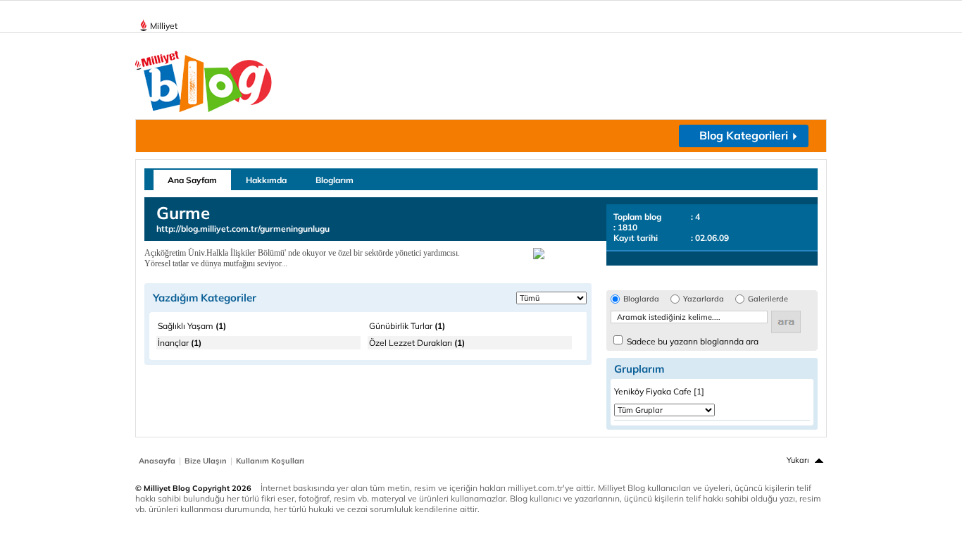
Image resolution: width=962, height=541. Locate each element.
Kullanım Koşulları (270, 461)
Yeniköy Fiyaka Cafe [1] (659, 391)
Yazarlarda (703, 299)
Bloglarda (641, 299)
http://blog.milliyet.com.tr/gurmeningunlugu (243, 228)
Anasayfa (157, 461)
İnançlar (179, 342)
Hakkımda (266, 180)
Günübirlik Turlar (407, 326)
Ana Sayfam (192, 180)
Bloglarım (335, 180)
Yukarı (798, 460)
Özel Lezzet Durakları (417, 342)
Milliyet (163, 25)
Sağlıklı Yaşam (192, 326)
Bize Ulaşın (206, 461)
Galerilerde (768, 299)
